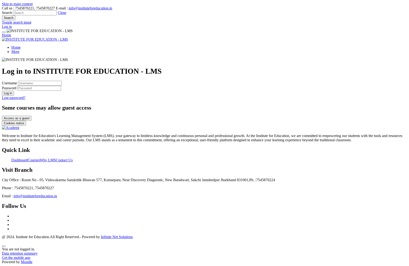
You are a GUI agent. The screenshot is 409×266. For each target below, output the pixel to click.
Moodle (26, 262)
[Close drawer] (4, 32)
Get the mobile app (16, 258)
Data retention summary (20, 253)
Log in (7, 27)
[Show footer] (4, 246)
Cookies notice (14, 123)
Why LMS (48, 160)
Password (9, 88)
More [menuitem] (15, 52)
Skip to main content (17, 4)
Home (6, 35)
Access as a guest (17, 118)
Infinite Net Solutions (117, 237)
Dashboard (19, 160)
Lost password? (13, 98)
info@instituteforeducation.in (90, 8)
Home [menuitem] (16, 47)
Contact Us (64, 160)
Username (10, 83)
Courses (34, 160)
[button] (62, 13)
